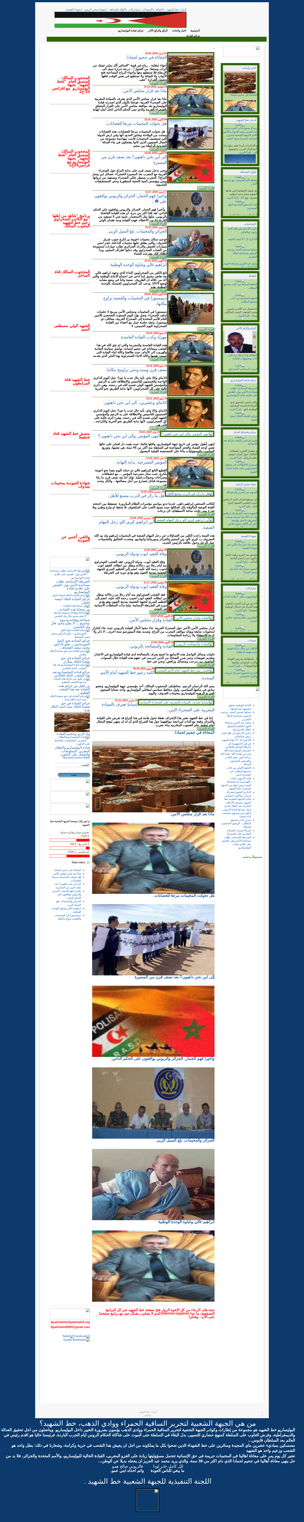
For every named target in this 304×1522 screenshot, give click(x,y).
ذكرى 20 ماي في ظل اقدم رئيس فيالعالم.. (242, 230)
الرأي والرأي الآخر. (246, 328)
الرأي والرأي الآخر (158, 30)
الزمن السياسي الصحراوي (242, 368)
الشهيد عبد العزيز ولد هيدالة (242, 492)
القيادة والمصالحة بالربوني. (151, 646)
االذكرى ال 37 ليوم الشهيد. (242, 239)
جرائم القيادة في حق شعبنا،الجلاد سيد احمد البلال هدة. (70, 706)
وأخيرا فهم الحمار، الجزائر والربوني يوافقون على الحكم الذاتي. (66, 894)
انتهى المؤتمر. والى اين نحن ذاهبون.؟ (129, 436)
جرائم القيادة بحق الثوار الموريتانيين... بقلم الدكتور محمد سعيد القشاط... (72, 644)
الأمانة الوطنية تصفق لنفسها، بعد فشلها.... (239, 707)
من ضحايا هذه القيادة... (73, 609)
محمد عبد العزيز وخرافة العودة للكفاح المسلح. (240, 265)
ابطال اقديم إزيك (242, 729)
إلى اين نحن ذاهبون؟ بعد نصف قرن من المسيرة (68, 885)
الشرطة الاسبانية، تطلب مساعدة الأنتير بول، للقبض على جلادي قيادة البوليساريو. (241, 392)
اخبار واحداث (179, 30)
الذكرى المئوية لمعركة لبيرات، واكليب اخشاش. (240, 674)
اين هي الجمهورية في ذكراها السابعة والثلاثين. (238, 745)
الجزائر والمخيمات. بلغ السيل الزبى (138, 231)
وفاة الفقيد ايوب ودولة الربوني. (141, 554)
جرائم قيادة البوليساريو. (243, 380)
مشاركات (133, 9)
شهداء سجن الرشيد (95, 9)
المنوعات (147, 9)
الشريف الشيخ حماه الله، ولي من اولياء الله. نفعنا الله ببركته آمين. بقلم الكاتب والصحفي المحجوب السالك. (236, 757)
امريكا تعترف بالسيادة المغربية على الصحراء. (238, 832)
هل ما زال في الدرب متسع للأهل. (136, 495)
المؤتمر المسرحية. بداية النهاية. (141, 462)
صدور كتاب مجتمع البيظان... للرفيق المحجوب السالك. (236, 823)
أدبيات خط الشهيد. (176, 9)
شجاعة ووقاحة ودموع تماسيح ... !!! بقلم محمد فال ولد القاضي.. (70, 623)
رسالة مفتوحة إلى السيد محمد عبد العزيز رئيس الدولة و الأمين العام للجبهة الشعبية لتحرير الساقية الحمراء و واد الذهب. (240, 133)
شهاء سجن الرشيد (245, 484)
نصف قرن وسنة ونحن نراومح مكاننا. (136, 370)
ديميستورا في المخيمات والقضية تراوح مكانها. (68, 917)
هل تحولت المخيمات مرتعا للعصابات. (136, 123)
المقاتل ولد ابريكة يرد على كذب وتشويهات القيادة (243, 356)
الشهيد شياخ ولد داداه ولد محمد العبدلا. (243, 570)
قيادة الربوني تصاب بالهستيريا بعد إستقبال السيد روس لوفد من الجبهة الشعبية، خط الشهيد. (236, 783)
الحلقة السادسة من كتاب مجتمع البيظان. (243, 300)
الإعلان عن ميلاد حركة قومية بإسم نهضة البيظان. (242, 650)
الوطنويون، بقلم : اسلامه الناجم (240, 596)
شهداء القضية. (73, 9)
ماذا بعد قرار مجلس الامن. (144, 90)
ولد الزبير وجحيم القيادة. (73, 733)
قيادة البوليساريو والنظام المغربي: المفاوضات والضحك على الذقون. (72, 751)
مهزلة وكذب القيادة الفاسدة (144, 337)
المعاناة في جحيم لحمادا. (243, 94)
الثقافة (159, 9)
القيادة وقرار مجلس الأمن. (151, 620)
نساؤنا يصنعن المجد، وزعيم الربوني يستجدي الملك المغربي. (242, 253)
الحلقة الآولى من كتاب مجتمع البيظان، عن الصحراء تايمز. (239, 771)
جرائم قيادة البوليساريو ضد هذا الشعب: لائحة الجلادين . (71, 673)
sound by (247, 857)
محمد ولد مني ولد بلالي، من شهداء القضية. (242, 546)
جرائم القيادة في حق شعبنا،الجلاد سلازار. (75, 659)
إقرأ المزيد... (244, 152)
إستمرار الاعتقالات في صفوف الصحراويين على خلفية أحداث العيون (240, 468)
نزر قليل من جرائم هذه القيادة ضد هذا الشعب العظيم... (74, 689)
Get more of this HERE (76, 757)
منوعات (252, 640)
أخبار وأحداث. (248, 67)
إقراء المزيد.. (158, 83)
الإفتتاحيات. (249, 224)
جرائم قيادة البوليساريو (131, 30)
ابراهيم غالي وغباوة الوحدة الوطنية (138, 264)
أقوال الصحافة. (117, 9)
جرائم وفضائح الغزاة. (244, 432)
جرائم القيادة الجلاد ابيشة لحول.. (72, 600)
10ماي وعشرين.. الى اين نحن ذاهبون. (135, 402)
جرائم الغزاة (193, 35)
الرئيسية (195, 30)
